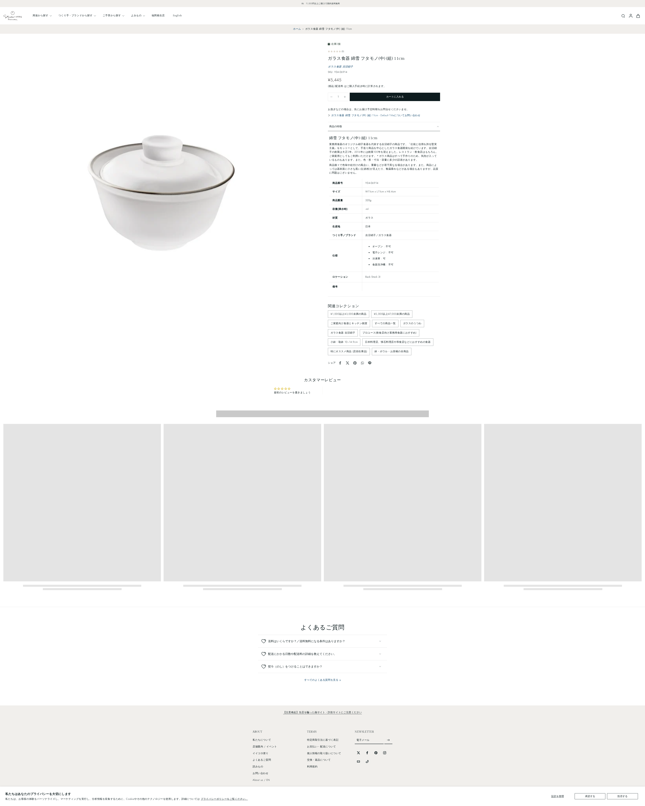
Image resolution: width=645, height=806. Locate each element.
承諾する (590, 796)
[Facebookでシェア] (340, 363)
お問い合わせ (260, 773)
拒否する (622, 796)
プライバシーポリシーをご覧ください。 (224, 799)
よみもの (136, 15)
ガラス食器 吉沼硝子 (340, 66)
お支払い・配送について (321, 746)
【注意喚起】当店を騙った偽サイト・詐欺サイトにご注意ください (322, 712)
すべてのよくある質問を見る (321, 680)
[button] (395, 97)
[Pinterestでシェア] (355, 363)
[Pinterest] (376, 752)
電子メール (363, 740)
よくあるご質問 (262, 760)
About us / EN (261, 780)
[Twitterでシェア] (347, 363)
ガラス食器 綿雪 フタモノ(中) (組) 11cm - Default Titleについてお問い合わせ (375, 115)
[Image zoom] (160, 198)
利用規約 (312, 766)
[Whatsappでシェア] (362, 363)
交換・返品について (319, 760)
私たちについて (262, 740)
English (177, 15)
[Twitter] (358, 752)
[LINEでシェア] (369, 363)
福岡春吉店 (158, 15)
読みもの (258, 766)
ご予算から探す (112, 15)
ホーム (297, 29)
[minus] (331, 97)
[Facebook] (367, 752)
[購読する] (388, 740)
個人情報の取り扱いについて (324, 753)
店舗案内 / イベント (265, 746)
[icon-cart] (638, 15)
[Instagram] (384, 752)
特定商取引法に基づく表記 (322, 740)
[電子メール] (358, 761)
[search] (623, 15)
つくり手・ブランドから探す (75, 15)
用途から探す (40, 15)
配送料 (339, 86)
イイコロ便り (260, 753)
